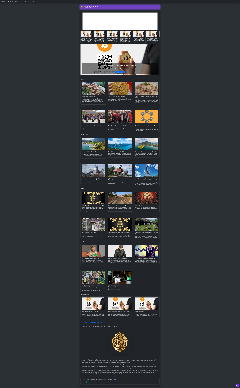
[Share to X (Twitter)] (87, 382)
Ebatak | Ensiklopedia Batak (9, 2)
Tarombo (20, 1)
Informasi (34, 1)
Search (236, 1)
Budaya (25, 1)
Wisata (29, 1)
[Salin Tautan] (90, 382)
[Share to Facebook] (85, 382)
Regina (114, 379)
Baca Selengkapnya (120, 72)
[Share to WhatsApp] (82, 382)
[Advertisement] (120, 21)
